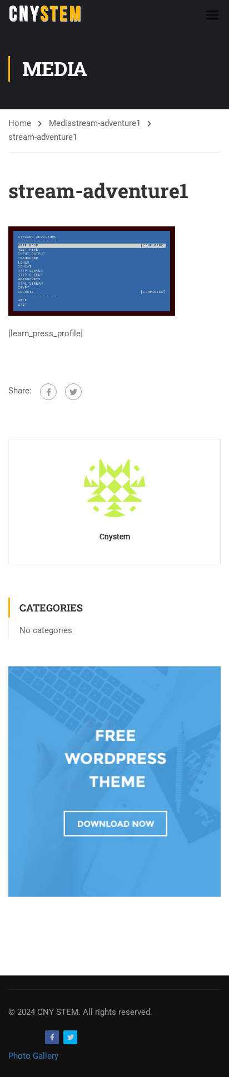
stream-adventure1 (106, 123)
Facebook (52, 1037)
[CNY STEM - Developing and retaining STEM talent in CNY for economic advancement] (44, 14)
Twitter (70, 1037)
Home (19, 123)
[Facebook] (48, 391)
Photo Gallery (33, 1056)
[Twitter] (73, 391)
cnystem (114, 536)
